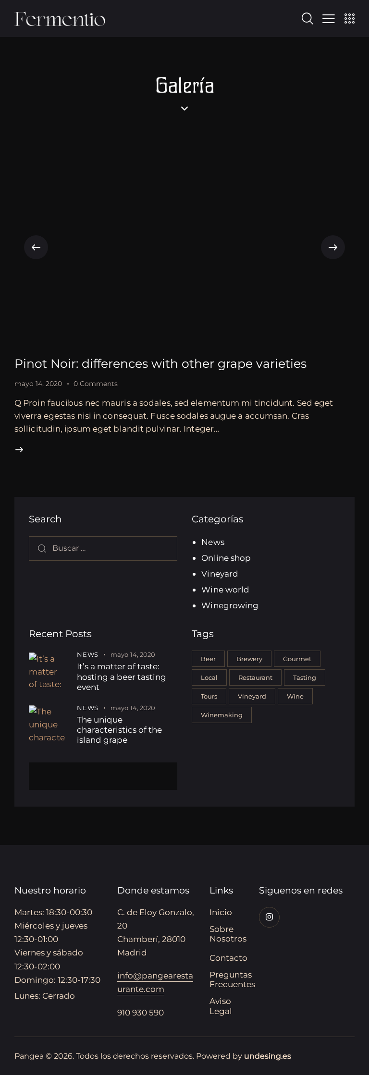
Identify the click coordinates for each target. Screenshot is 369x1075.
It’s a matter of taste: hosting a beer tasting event (121, 677)
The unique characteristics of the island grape (119, 730)
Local (209, 677)
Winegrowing (229, 605)
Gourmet (297, 659)
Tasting (304, 677)
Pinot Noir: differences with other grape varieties (160, 363)
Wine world (225, 589)
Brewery (249, 659)
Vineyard (219, 574)
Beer (208, 659)
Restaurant (255, 677)
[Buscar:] (103, 548)
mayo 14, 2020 (38, 383)
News (212, 542)
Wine (295, 696)
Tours (209, 696)
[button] (36, 247)
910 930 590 (140, 1012)
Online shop (226, 558)
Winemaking (222, 715)
